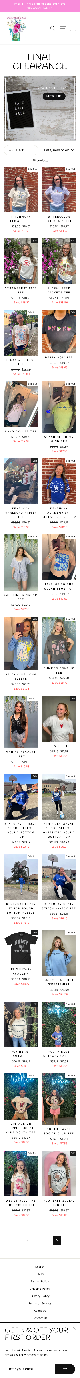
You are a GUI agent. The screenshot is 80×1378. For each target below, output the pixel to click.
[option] (40, 6)
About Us (40, 1311)
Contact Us (40, 1318)
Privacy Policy (40, 1296)
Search (39, 1267)
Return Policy (40, 1281)
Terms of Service (40, 1303)
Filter (19, 150)
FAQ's (40, 1274)
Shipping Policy (40, 1289)
